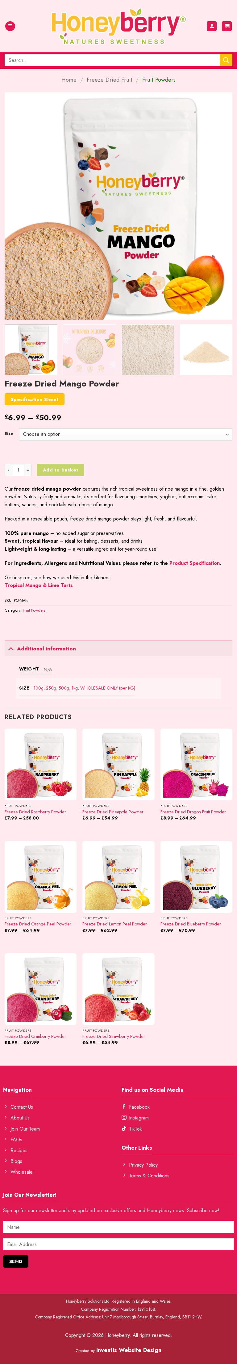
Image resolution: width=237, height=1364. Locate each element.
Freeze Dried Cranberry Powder (35, 1036)
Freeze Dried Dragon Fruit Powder (193, 812)
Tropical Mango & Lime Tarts (39, 585)
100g (39, 688)
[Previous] (17, 206)
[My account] (212, 26)
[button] (10, 26)
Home (69, 79)
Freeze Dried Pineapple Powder (112, 812)
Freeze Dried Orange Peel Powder (38, 924)
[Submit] (226, 60)
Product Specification (194, 563)
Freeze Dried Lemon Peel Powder (114, 924)
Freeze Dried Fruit (109, 79)
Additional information (46, 649)
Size (9, 433)
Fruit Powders (159, 79)
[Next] (220, 206)
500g (64, 688)
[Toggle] (11, 648)
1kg (75, 688)
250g (51, 688)
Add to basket (60, 469)
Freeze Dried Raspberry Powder (35, 812)
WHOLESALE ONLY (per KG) (107, 688)
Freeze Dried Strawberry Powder (113, 1036)
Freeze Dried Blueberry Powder (190, 924)
